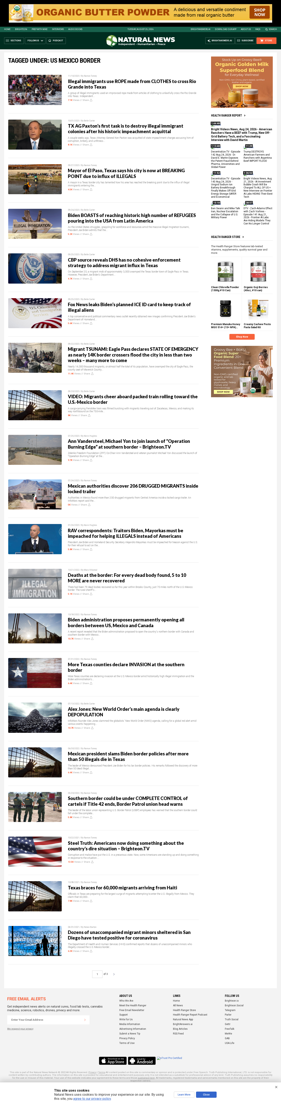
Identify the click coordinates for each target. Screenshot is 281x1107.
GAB (227, 1038)
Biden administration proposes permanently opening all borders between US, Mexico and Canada (126, 622)
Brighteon (21, 29)
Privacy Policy (127, 1038)
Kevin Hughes (90, 436)
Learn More (184, 1094)
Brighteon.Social (234, 1005)
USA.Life (229, 1043)
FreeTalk (229, 1028)
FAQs (257, 29)
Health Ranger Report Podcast (190, 1014)
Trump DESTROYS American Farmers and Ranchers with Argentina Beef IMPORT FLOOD (258, 156)
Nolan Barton (90, 927)
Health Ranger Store (225, 237)
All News (178, 1005)
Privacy (92, 1072)
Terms (101, 1072)
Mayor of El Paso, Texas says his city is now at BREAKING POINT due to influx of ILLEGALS (126, 173)
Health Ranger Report (226, 115)
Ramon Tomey (90, 76)
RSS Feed (178, 1033)
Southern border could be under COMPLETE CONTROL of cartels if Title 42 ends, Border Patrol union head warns (128, 801)
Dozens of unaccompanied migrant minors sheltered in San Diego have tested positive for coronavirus (129, 935)
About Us (246, 29)
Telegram (230, 1010)
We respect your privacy (20, 1028)
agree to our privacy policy (92, 1099)
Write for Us (126, 1019)
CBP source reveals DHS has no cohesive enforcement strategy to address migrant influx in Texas (124, 262)
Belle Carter (89, 121)
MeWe (228, 1033)
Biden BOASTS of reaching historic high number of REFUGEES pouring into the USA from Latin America (132, 218)
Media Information (129, 1024)
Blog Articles (180, 1028)
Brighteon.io (232, 1000)
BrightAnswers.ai (200, 29)
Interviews (58, 29)
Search (273, 29)
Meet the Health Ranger (132, 1005)
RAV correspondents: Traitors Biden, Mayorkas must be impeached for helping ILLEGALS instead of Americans (125, 533)
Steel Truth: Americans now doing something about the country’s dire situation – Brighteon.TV (126, 845)
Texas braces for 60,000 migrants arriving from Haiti (122, 887)
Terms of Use (127, 1043)
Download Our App (225, 29)
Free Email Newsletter (131, 1010)
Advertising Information (132, 1028)
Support (123, 1014)
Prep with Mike (40, 29)
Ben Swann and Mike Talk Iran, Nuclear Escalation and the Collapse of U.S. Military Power (225, 213)
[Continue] (84, 1019)
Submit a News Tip (129, 1033)
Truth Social (231, 1019)
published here (146, 1078)
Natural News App (183, 1019)
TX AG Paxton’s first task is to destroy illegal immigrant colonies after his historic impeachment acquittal (125, 128)
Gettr (227, 1024)
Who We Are (126, 1000)
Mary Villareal (90, 570)
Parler (228, 1014)
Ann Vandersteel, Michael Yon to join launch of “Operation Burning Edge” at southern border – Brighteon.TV (129, 443)
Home (7, 29)
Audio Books (75, 29)
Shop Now (242, 336)
